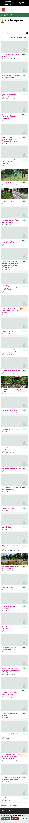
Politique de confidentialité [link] (15, 821)
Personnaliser (23, 818)
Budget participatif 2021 (7, 14)
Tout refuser (15, 818)
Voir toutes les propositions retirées (9, 805)
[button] (24, 32)
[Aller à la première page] (11, 9)
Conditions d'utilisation (6, 810)
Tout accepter (5, 818)
